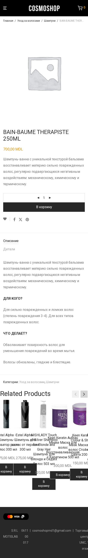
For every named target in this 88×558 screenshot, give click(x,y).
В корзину (44, 207)
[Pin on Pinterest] (27, 220)
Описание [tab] (11, 241)
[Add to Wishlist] (6, 219)
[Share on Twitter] (20, 220)
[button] (84, 394)
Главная (8, 20)
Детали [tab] (9, 249)
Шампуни (50, 20)
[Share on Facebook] (14, 220)
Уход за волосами (28, 20)
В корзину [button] (25, 469)
